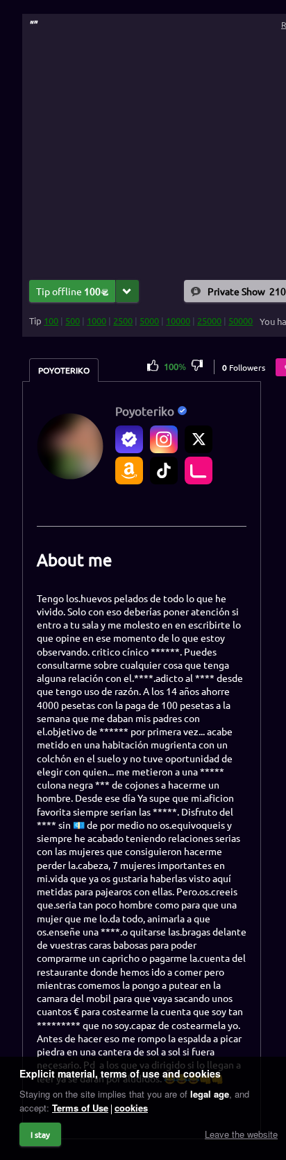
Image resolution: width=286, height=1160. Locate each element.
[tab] (64, 370)
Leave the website (241, 1134)
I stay (40, 1134)
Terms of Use (80, 1107)
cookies (131, 1107)
